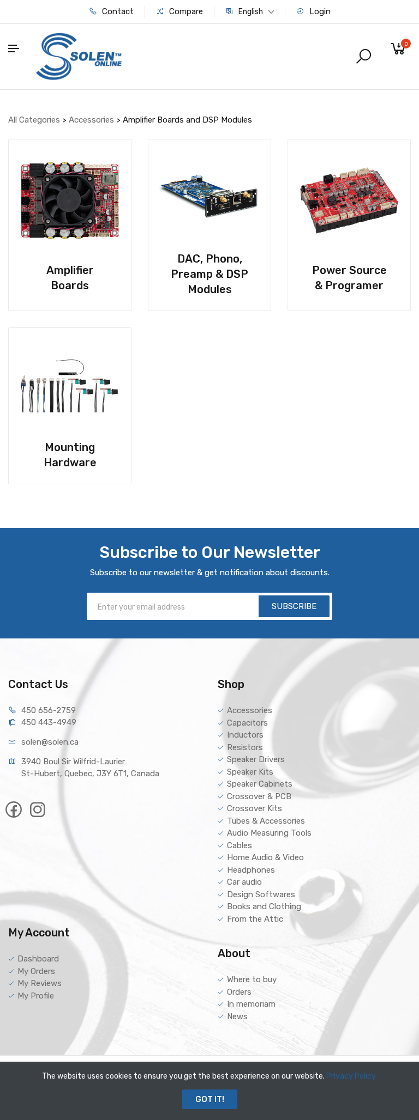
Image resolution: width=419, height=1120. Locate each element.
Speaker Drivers (256, 759)
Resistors (245, 747)
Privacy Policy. (351, 1076)
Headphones (251, 870)
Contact (117, 11)
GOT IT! (209, 1099)
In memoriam (251, 1004)
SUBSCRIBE (294, 606)
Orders (239, 992)
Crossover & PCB (259, 796)
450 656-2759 (48, 710)
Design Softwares (261, 894)
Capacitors (247, 723)
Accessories (92, 120)
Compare (185, 11)
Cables (239, 845)
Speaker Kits (250, 772)
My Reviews (39, 983)
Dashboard (38, 959)
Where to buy (252, 979)
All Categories (35, 120)
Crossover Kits (254, 808)
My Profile (35, 996)
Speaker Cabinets (259, 784)
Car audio (244, 882)
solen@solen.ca (50, 742)
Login (319, 11)
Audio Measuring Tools (269, 833)
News (237, 1016)
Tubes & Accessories (266, 821)
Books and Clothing (264, 906)
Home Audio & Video (265, 857)
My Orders (36, 971)
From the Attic (255, 919)
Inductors (245, 735)
